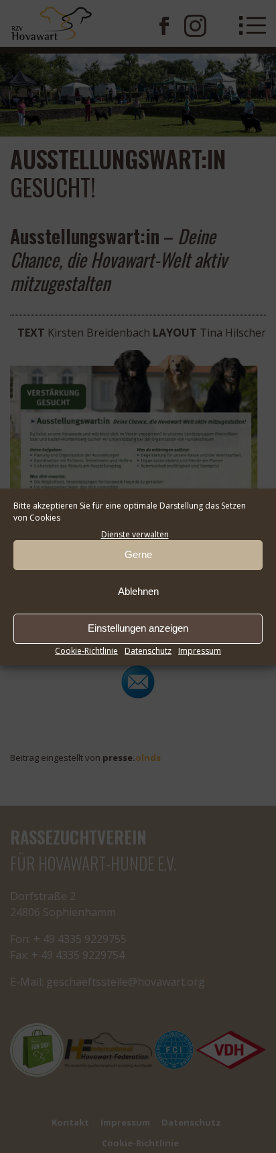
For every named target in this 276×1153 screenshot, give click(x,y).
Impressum (199, 650)
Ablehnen (138, 591)
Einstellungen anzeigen (138, 628)
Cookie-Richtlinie (86, 650)
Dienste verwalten (135, 534)
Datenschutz (148, 650)
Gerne (138, 554)
